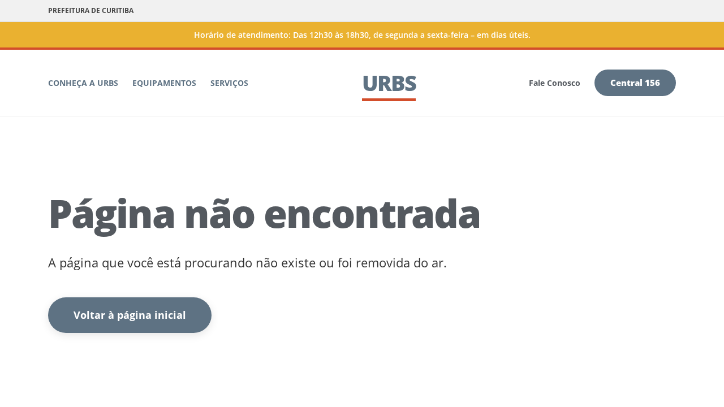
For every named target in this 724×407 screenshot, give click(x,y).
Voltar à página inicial (130, 315)
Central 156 (635, 82)
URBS (389, 82)
